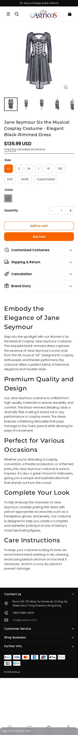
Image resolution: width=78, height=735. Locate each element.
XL (48, 168)
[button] (8, 14)
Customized (46, 179)
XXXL (10, 179)
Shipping (10, 149)
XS (8, 168)
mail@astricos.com (24, 620)
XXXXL (25, 179)
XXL (60, 168)
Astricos (16, 672)
